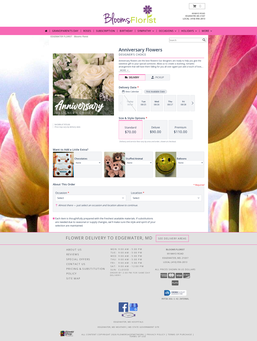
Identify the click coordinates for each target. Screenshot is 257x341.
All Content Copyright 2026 (99, 334)
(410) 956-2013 (197, 18)
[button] (197, 6)
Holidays (187, 31)
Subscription (105, 31)
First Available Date (155, 91)
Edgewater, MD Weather (112, 327)
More (205, 31)
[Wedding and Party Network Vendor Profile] (128, 316)
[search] (204, 40)
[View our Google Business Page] (133, 311)
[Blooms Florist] (129, 14)
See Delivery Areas (172, 238)
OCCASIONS (166, 31)
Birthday (126, 31)
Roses (87, 31)
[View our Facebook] (123, 311)
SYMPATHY (144, 31)
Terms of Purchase (180, 334)
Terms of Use (138, 336)
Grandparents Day (65, 31)
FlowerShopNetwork (130, 334)
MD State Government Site (143, 327)
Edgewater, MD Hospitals (129, 322)
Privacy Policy (156, 334)
